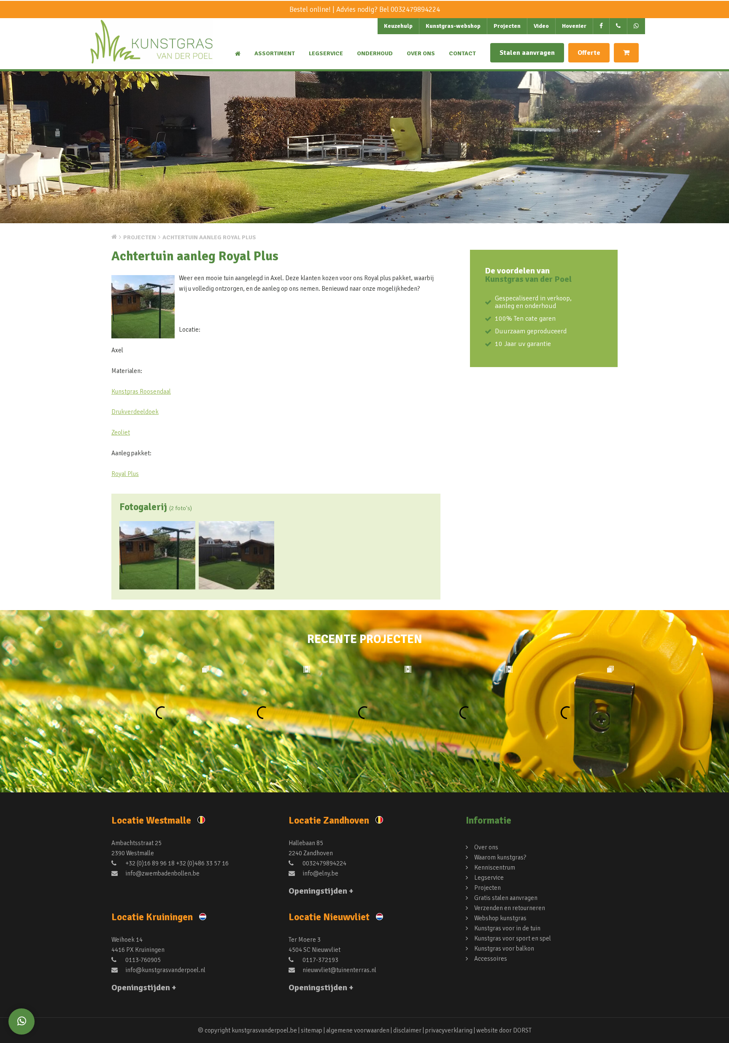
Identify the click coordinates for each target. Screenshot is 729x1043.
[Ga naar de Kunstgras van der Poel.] (114, 237)
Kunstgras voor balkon (504, 948)
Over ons (421, 53)
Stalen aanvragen (527, 53)
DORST (522, 1030)
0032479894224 (415, 9)
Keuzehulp (398, 26)
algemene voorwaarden (357, 1030)
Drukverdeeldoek (135, 412)
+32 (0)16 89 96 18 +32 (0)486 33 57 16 (176, 863)
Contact (462, 53)
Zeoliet (120, 432)
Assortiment (274, 53)
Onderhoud (375, 53)
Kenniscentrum (494, 867)
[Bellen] (618, 26)
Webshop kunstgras (500, 918)
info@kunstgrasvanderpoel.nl (164, 970)
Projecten (507, 26)
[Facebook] (601, 26)
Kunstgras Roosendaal (141, 391)
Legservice (326, 53)
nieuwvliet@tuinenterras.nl (338, 970)
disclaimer (407, 1030)
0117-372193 (319, 960)
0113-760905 (142, 960)
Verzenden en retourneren (509, 908)
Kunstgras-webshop (453, 26)
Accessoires (490, 958)
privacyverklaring (448, 1030)
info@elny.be (319, 873)
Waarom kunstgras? (500, 857)
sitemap (311, 1030)
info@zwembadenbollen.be (162, 873)
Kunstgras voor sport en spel (512, 938)
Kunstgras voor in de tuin (507, 928)
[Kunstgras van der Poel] (151, 49)
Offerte (589, 53)
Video (541, 26)
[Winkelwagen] (626, 52)
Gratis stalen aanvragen (505, 898)
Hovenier (574, 26)
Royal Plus (125, 474)
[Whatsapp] (21, 1021)
